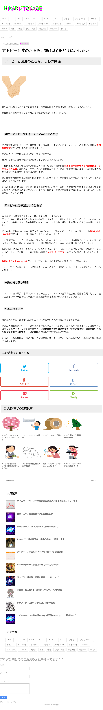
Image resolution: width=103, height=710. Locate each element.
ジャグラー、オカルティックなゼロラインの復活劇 (40, 552)
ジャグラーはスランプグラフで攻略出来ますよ (38, 526)
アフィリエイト (81, 19)
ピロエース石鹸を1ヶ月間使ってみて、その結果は (39, 590)
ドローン (68, 24)
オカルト (94, 19)
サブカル (17, 24)
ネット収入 (80, 24)
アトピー (67, 19)
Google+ (24, 383)
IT (19, 19)
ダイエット (57, 24)
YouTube (47, 19)
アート (57, 19)
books (12, 19)
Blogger (56, 704)
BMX (4, 19)
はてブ (73, 381)
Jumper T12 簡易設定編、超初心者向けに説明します (41, 539)
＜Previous (9, 481)
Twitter (24, 370)
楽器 (12, 29)
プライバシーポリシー (9, 702)
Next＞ (93, 481)
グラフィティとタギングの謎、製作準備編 (36, 603)
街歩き (4, 29)
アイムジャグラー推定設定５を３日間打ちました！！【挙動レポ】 (47, 615)
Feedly (73, 397)
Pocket (24, 397)
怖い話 (63, 29)
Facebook (74, 370)
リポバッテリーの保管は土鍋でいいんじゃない (38, 565)
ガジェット (6, 24)
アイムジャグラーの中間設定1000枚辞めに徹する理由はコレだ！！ (47, 501)
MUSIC (26, 19)
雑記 (20, 29)
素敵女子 (53, 29)
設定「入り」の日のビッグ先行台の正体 (35, 514)
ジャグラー (29, 24)
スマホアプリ (43, 24)
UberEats (36, 19)
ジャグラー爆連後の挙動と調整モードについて (38, 577)
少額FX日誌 (30, 29)
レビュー (92, 24)
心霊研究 (42, 29)
